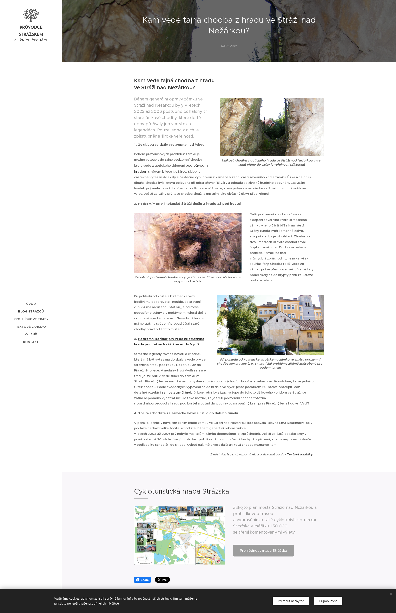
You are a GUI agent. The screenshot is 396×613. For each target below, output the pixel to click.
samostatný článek (177, 392)
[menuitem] (31, 303)
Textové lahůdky (300, 454)
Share (145, 579)
